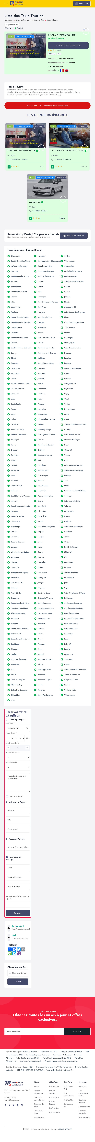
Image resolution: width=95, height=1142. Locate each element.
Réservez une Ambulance (62, 1055)
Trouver (18, 981)
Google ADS (27, 1067)
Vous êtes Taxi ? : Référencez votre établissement (48, 105)
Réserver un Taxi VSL (29, 1051)
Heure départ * (11, 733)
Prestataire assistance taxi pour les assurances (61, 1061)
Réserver (18, 913)
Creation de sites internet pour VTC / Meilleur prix (54, 1067)
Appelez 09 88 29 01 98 (73, 235)
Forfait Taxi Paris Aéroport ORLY (28, 1058)
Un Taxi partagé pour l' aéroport (37, 1055)
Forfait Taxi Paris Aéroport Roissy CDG (57, 1058)
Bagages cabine (11, 762)
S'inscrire (77, 1031)
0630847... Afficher (39, 211)
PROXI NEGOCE (65, 1129)
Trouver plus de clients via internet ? (59, 1070)
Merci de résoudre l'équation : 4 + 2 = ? (17, 897)
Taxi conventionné (15, 796)
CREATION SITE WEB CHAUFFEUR (30, 1070)
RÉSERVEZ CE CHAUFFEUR (68, 45)
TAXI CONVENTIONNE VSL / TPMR (67, 150)
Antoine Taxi (35, 202)
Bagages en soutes (12, 752)
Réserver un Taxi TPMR (49, 1051)
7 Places (52, 54)
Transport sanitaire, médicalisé (71, 1051)
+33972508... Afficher (19, 159)
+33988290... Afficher (62, 159)
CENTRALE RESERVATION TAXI (22, 150)
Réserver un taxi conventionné (30, 1061)
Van (59, 54)
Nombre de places (12, 743)
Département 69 (12, 24)
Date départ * (11, 723)
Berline (84, 167)
